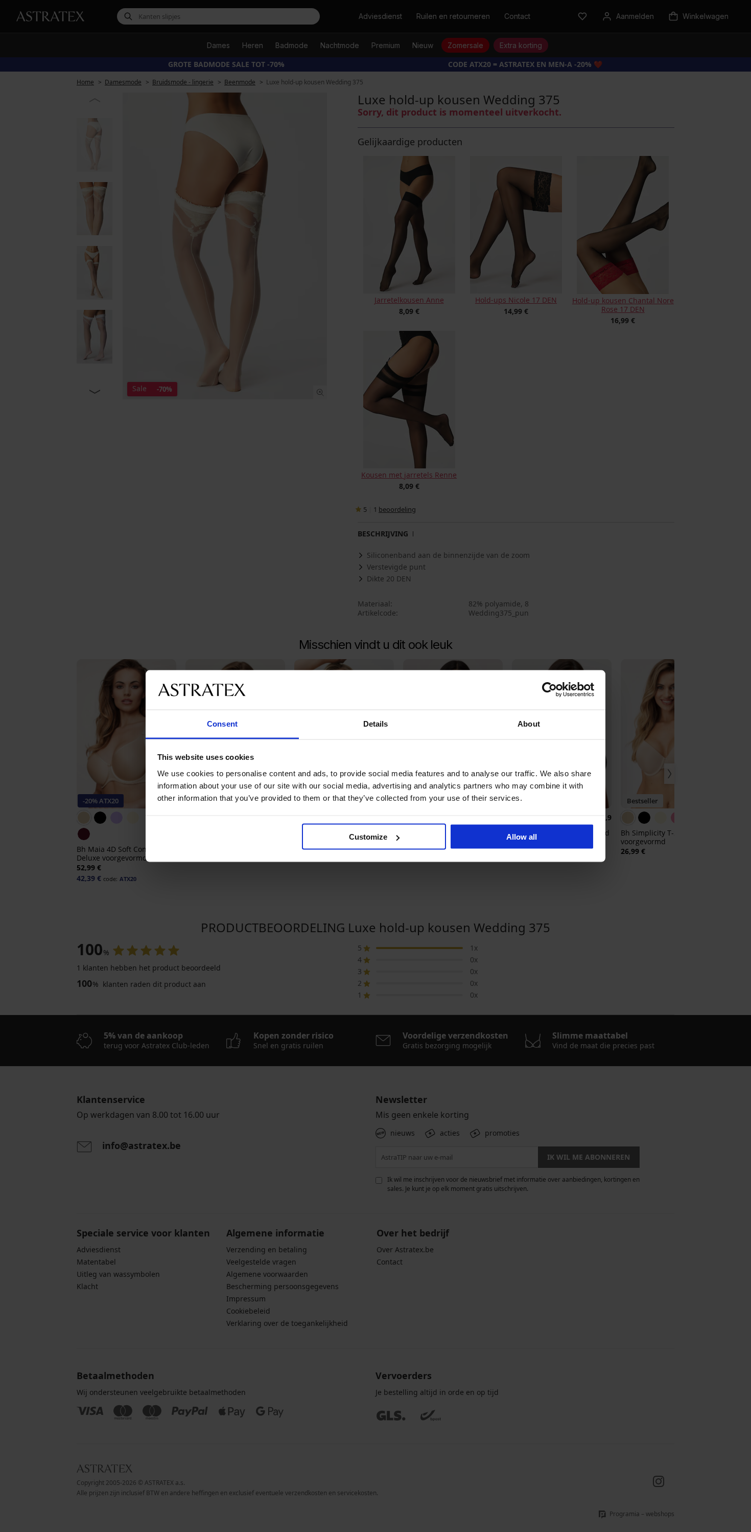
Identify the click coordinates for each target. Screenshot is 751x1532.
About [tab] (529, 723)
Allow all (521, 836)
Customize (368, 836)
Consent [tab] (222, 723)
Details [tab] (375, 723)
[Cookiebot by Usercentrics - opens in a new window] (549, 689)
